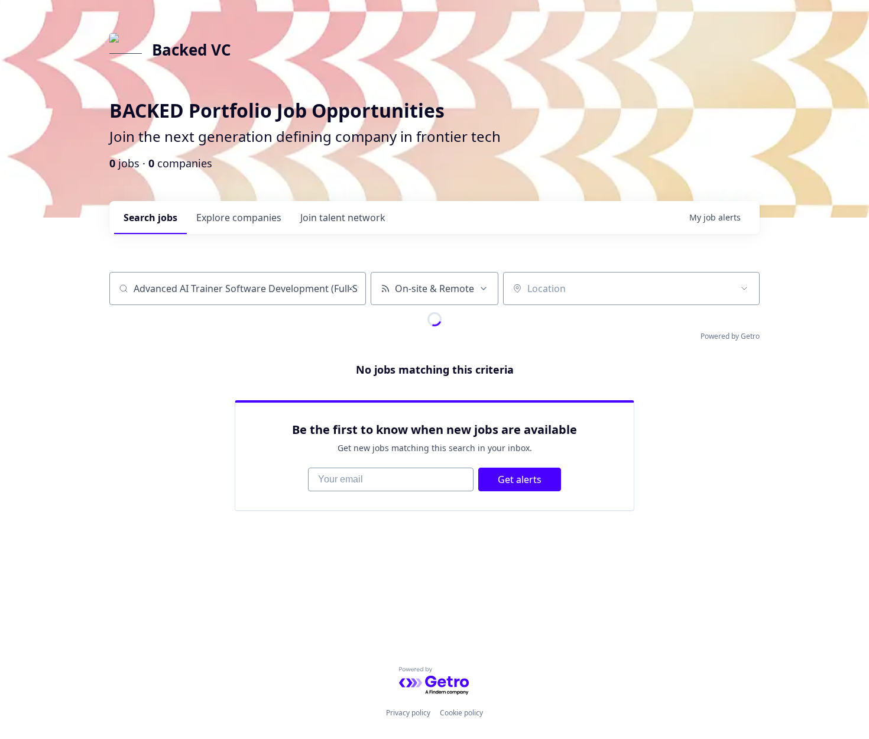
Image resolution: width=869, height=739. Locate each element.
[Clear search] (351, 288)
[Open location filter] (744, 288)
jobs (150, 217)
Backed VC (191, 49)
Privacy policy (408, 713)
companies (238, 217)
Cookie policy (461, 713)
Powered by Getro (730, 336)
